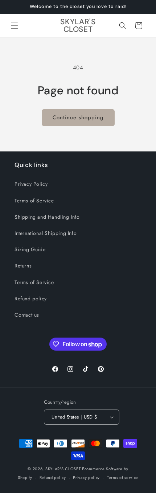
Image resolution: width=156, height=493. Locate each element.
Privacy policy (86, 477)
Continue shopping (78, 117)
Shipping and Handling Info (47, 216)
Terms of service (122, 477)
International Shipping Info (46, 233)
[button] (14, 26)
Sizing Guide (30, 249)
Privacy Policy (31, 184)
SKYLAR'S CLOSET (63, 469)
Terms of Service (34, 200)
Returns (23, 265)
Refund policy (31, 298)
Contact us (27, 314)
